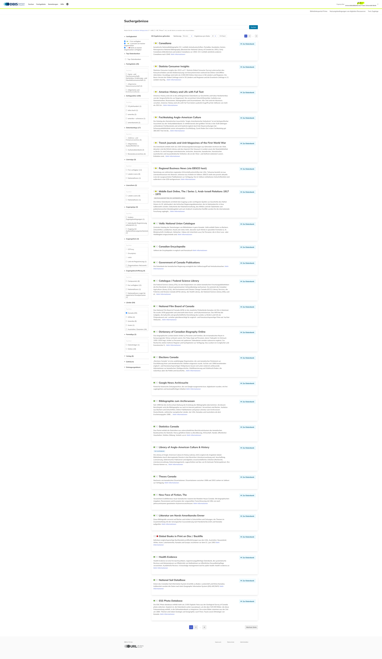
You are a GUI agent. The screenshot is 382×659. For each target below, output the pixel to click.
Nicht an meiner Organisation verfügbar (133, 49)
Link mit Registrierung (137, 262)
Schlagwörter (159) (132, 96)
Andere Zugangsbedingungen (135, 218)
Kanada (132, 313)
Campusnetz (134, 281)
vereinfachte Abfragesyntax (140, 30)
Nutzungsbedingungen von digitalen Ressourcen (347, 11)
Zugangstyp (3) (131, 207)
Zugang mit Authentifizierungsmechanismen (138, 231)
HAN (130, 257)
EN (67, 4)
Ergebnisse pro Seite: (202, 36)
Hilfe (62, 4)
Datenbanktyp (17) (132, 128)
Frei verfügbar (135, 41)
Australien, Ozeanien (137, 329)
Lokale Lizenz (134, 174)
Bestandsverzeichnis (137, 154)
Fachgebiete (41, 4)
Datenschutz (230, 642)
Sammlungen (53, 4)
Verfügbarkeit (130, 36)
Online (132, 349)
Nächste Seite (251, 627)
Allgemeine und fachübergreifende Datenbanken (132, 92)
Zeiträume (129, 362)
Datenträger (134, 345)
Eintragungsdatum (132, 367)
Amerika (132, 321)
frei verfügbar (134, 285)
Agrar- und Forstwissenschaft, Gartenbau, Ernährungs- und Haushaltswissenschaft (136, 77)
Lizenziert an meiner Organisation (134, 44)
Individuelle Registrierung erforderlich (136, 224)
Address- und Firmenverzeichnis (134, 139)
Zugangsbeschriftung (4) (134, 271)
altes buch (133, 110)
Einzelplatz (132, 253)
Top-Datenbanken (132, 54)
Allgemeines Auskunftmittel (132, 145)
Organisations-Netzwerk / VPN (136, 266)
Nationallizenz (134, 178)
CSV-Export (222, 36)
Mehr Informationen (178, 54)
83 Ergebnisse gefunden (160, 36)
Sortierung (177, 36)
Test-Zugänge (373, 11)
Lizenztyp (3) (130, 159)
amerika (132, 114)
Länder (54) (129, 303)
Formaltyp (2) (130, 334)
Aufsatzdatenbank (136, 150)
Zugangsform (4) (131, 239)
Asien (131, 325)
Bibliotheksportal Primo (318, 11)
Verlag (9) (129, 356)
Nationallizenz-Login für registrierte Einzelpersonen (136, 295)
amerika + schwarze (136, 118)
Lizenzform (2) (130, 185)
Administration (244, 642)
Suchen (31, 4)
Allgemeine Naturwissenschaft (134, 85)
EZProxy (131, 249)
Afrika (131, 317)
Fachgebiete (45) (131, 64)
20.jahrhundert (134, 106)
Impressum (218, 642)
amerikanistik (134, 123)
